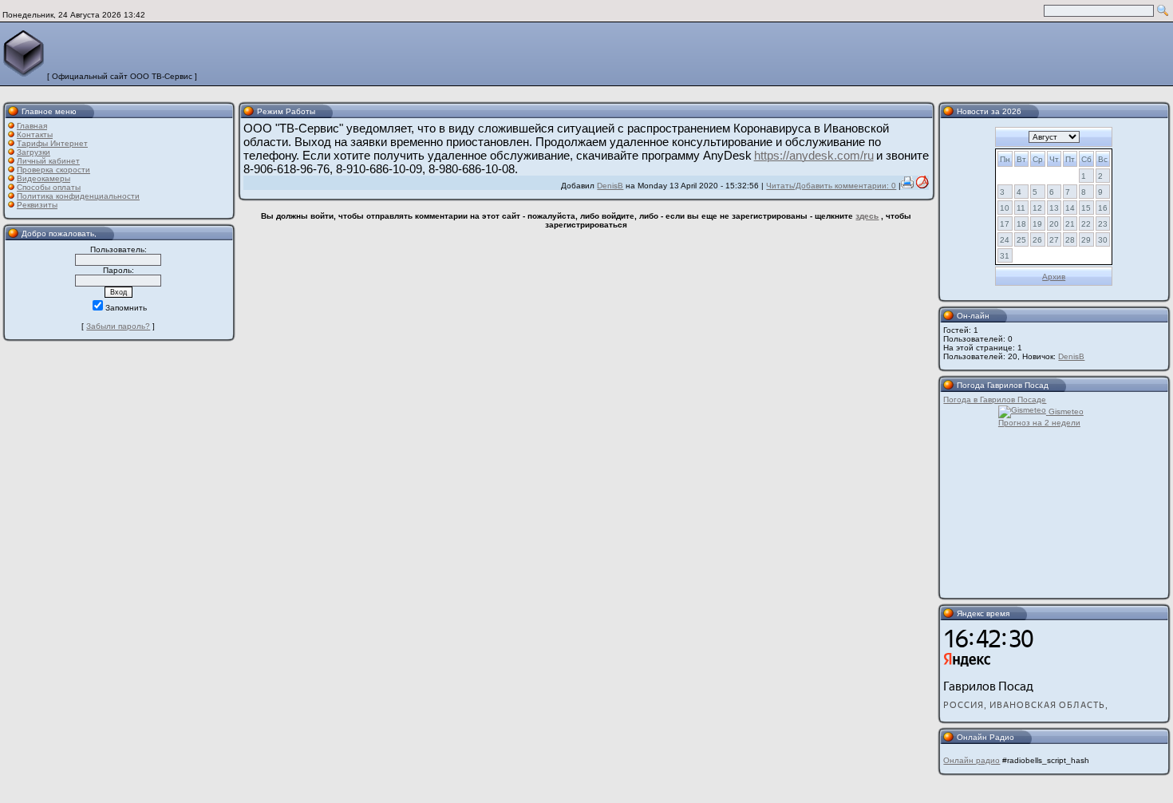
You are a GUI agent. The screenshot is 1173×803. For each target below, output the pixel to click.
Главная (32, 125)
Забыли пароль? (118, 326)
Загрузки (33, 152)
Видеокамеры (43, 178)
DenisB (610, 185)
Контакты (35, 134)
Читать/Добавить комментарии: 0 (831, 185)
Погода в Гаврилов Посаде (994, 399)
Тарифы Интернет (52, 143)
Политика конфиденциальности (78, 196)
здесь (867, 216)
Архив (1053, 276)
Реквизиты (37, 204)
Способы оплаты (49, 187)
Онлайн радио (971, 760)
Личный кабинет (48, 160)
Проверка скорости (53, 169)
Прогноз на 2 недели (1039, 422)
